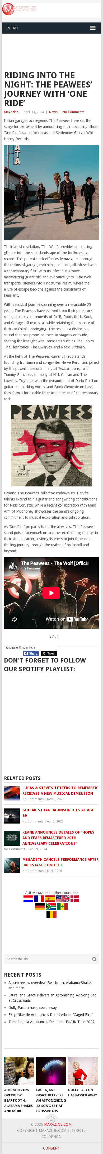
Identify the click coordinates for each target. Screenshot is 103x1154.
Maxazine (11, 112)
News (53, 112)
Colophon (51, 1136)
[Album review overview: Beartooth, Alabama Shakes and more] (19, 1071)
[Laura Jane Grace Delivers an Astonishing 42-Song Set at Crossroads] (51, 1071)
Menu (12, 28)
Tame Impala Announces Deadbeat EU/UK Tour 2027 (51, 1022)
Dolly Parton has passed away (32, 1007)
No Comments (73, 112)
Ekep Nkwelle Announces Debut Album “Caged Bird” (50, 1015)
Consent (51, 1148)
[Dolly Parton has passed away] (83, 1071)
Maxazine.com (58, 1124)
